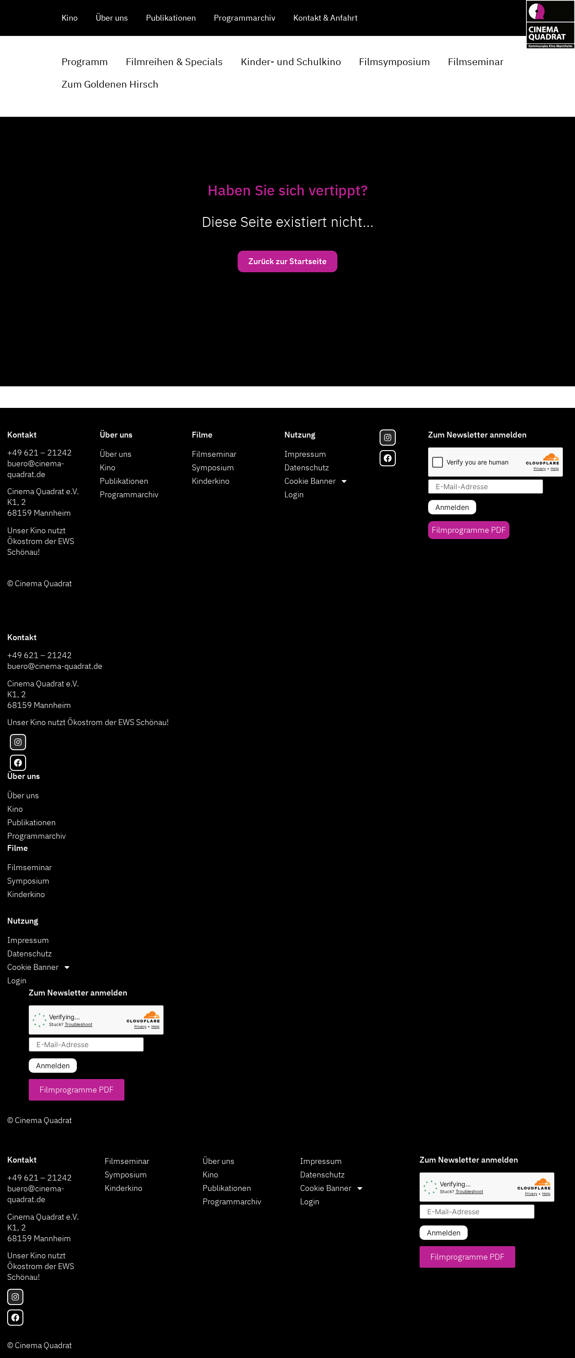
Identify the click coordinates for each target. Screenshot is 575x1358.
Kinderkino (211, 481)
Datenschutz (306, 467)
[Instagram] (388, 437)
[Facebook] (388, 458)
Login (294, 494)
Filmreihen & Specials (174, 61)
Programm (85, 61)
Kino (70, 18)
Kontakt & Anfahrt (325, 18)
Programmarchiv (244, 18)
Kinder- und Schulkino (291, 61)
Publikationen (171, 18)
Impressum (305, 454)
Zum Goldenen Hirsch (110, 83)
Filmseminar (476, 61)
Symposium (213, 467)
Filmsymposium (394, 61)
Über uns (112, 18)
